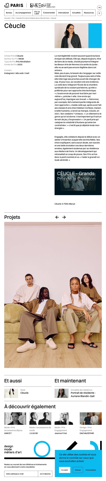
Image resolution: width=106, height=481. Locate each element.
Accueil (7, 18)
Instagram (9, 73)
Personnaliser (91, 470)
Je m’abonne (45, 474)
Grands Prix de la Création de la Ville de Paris (32, 18)
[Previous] (57, 217)
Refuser (78, 470)
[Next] (64, 217)
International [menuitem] (63, 12)
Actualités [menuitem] (76, 12)
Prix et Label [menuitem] (37, 13)
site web (20, 73)
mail (27, 73)
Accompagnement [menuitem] (23, 12)
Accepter (64, 470)
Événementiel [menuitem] (49, 12)
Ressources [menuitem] (89, 12)
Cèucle (53, 18)
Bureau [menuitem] (9, 12)
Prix (13, 18)
